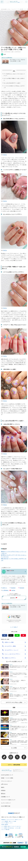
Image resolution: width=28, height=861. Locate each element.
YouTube (13, 590)
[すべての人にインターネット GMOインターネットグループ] (12, 843)
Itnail (5, 54)
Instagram (22, 587)
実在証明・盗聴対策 (4, 824)
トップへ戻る (13, 627)
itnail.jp (5, 154)
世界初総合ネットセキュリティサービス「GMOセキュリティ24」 (11, 819)
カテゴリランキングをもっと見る (14, 702)
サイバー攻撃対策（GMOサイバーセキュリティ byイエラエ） (11, 826)
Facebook (13, 587)
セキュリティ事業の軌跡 (5, 829)
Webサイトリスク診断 (12, 821)
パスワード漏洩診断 (4, 821)
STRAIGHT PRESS (24, 715)
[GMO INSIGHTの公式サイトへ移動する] (14, 812)
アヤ (26, 669)
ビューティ (14, 9)
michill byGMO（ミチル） (6, 9)
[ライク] (26, 1)
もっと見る (14, 747)
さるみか (25, 676)
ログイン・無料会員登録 (14, 764)
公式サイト (4, 587)
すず (26, 691)
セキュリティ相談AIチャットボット (7, 822)
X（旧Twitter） (5, 590)
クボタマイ (25, 698)
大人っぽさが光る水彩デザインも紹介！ (12, 83)
